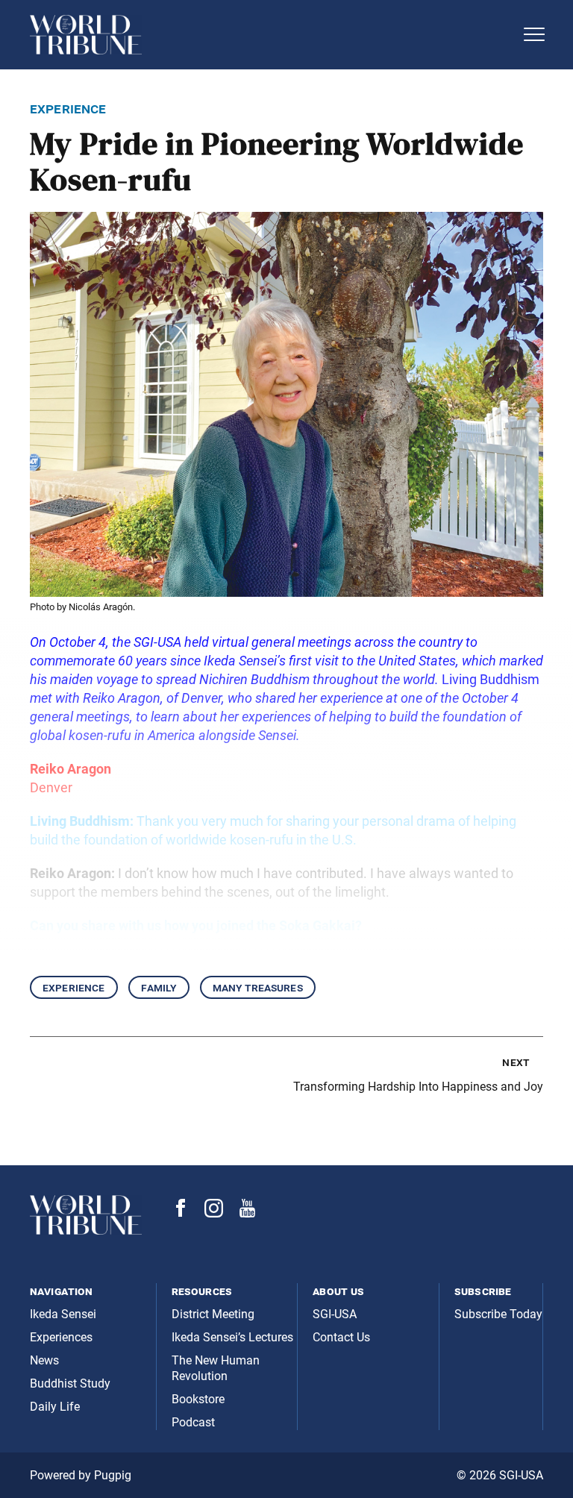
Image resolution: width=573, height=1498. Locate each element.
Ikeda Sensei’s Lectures (232, 1337)
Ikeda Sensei (63, 1314)
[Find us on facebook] (181, 1213)
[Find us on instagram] (213, 1213)
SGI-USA (335, 1314)
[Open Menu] (534, 34)
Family (159, 987)
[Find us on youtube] (247, 1213)
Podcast (193, 1422)
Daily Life (55, 1407)
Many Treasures (258, 987)
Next (515, 1062)
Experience (74, 987)
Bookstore (198, 1399)
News (44, 1360)
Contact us (341, 1337)
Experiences (61, 1337)
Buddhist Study (70, 1383)
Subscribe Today (498, 1314)
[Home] (271, 34)
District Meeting (213, 1314)
